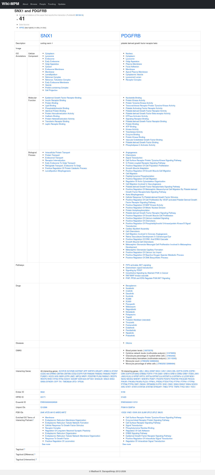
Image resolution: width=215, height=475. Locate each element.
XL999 (128, 298)
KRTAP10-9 (157, 376)
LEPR (66, 376)
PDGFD (167, 378)
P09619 (124, 407)
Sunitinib (129, 296)
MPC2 (78, 376)
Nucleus (129, 53)
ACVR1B (62, 371)
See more (46, 444)
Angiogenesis (131, 152)
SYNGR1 (50, 381)
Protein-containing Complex (56, 87)
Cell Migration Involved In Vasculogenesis (143, 184)
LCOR (186, 376)
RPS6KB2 (151, 384)
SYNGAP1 (157, 386)
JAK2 (123, 376)
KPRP (136, 376)
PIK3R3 (138, 381)
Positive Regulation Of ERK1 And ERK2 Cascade (147, 239)
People (42, 4)
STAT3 (135, 386)
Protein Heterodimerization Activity (60, 118)
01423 (123, 397)
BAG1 (158, 371)
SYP (56, 381)
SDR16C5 (82, 378)
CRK (123, 373)
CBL (174, 371)
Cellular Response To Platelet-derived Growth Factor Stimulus (152, 197)
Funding (52, 4)
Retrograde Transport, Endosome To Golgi (63, 165)
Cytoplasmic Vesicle (134, 74)
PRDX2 (159, 381)
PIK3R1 (124, 381)
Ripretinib (130, 332)
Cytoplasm (49, 53)
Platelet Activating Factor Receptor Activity (144, 108)
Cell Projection (51, 90)
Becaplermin (131, 285)
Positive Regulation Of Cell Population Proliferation (147, 165)
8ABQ (58, 412)
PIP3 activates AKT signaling (138, 265)
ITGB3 (191, 373)
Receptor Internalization (55, 160)
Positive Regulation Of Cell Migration (141, 178)
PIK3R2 (131, 381)
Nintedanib (130, 311)
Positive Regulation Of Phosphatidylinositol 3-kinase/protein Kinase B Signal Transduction (158, 224)
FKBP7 (114, 373)
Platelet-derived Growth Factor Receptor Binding (146, 121)
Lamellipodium (51, 74)
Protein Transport (52, 155)
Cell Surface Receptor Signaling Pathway (143, 422)
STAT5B (149, 386)
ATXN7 (115, 371)
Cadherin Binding (52, 116)
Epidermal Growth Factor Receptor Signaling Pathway (148, 435)
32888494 (154, 360)
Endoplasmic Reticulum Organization (60, 433)
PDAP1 (153, 378)
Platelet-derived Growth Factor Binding (142, 142)
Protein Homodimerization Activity (59, 113)
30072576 (148, 350)
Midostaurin (131, 306)
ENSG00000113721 (129, 402)
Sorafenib (130, 288)
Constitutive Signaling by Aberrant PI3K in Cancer (147, 272)
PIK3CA (191, 378)
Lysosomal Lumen (133, 77)
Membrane (49, 71)
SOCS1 (194, 384)
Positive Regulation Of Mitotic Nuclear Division (145, 207)
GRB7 (185, 373)
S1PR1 (159, 384)
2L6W (144, 412)
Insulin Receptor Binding (55, 100)
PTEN (165, 381)
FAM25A (90, 373)
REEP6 (44, 378)
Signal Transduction (134, 157)
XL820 (128, 301)
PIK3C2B (183, 378)
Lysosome (49, 56)
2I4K (42, 412)
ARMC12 (107, 371)
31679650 (171, 353)
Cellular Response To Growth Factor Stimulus (64, 425)
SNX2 (112, 378)
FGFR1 (150, 373)
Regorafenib (131, 309)
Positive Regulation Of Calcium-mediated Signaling (147, 218)
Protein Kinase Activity (135, 100)
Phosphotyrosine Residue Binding (140, 428)
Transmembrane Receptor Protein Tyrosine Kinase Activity (150, 105)
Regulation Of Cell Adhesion (138, 430)
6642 (43, 391)
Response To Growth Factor (57, 438)
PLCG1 (146, 381)
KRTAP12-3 (168, 376)
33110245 (172, 358)
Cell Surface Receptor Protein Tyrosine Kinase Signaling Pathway (153, 160)
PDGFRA (175, 378)
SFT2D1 (90, 378)
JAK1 (196, 373)
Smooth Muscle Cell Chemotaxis (140, 241)
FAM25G (106, 373)
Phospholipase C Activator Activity (140, 145)
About (25, 4)
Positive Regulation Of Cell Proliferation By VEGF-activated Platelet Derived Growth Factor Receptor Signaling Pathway (161, 201)
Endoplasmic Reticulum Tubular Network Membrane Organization (72, 435)
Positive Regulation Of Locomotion (60, 441)
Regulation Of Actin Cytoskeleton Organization (145, 181)
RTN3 (55, 378)
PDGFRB (131, 35)
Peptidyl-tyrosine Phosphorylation (140, 176)
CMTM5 (67, 373)
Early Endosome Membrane (57, 82)
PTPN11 (184, 381)
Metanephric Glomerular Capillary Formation (144, 249)
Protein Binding (51, 102)
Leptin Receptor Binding (55, 124)
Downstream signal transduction (139, 267)
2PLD (149, 412)
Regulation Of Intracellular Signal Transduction (145, 441)
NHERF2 (145, 378)
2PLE (154, 412)
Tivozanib (130, 322)
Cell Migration (131, 173)
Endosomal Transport (54, 157)
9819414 (79, 15)
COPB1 (192, 371)
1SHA (134, 412)
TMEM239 (67, 381)
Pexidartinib (131, 330)
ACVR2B (71, 371)
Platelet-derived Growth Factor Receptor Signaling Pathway (151, 212)
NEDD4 (130, 378)
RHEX (50, 378)
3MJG (160, 412)
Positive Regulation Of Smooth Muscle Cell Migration (148, 170)
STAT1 (128, 386)
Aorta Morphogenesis (135, 194)
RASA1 (143, 384)
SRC (123, 386)
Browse (33, 4)
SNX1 (47, 35)
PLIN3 (99, 376)
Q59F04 (131, 407)
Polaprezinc (131, 314)
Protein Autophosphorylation (138, 210)
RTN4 (61, 378)
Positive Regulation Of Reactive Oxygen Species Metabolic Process (155, 254)
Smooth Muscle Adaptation (137, 168)
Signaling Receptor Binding (137, 118)
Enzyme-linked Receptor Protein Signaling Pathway (147, 420)
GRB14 (173, 373)
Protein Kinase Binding (135, 137)
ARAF (152, 371)
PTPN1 (177, 381)
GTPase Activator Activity (137, 116)
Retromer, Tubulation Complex (58, 79)
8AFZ (63, 412)
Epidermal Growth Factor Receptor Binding (63, 97)
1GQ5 (123, 412)
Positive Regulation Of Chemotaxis (140, 220)
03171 (43, 397)
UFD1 (74, 381)
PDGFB (159, 378)
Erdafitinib (130, 327)
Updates (61, 4)
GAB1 (160, 373)
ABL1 (141, 371)
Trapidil (129, 317)
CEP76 (179, 371)
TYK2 (182, 386)
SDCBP (74, 378)
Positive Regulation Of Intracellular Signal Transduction (149, 438)
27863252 (171, 355)
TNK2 (165, 386)
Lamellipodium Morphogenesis (58, 170)
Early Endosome (52, 61)
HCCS (51, 376)
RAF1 (137, 384)
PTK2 (170, 381)
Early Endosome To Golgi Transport (60, 162)
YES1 (193, 386)
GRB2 (179, 373)
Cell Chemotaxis (133, 231)
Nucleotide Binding (134, 97)
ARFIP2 (91, 371)
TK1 (60, 381)
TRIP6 (176, 386)
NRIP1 (84, 376)
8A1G (52, 412)
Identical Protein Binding (55, 110)
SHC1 (165, 384)
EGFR (79, 373)
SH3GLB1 (99, 378)
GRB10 (167, 373)
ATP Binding (131, 126)
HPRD (21, 27)
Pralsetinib (130, 335)
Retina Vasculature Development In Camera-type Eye (148, 236)
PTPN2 (191, 381)
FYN (155, 373)
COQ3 (74, 373)
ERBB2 (143, 373)
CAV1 (163, 371)
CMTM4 (60, 373)
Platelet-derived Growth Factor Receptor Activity (146, 110)
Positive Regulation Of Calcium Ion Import (143, 252)
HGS (56, 376)
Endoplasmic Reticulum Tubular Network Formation (66, 422)
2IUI (139, 412)
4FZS (47, 412)
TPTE (170, 386)
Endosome (49, 58)
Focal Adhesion (132, 66)
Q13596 (44, 407)
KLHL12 (129, 376)
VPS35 (81, 381)
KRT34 (149, 376)
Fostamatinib (131, 325)
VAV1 (187, 386)
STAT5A (141, 386)
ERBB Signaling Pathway (136, 433)
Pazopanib (130, 304)
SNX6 (43, 381)
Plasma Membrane (134, 63)
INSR (61, 376)
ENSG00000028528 (49, 402)
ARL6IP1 (99, 371)
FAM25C (98, 373)
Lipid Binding (50, 105)
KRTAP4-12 (178, 376)
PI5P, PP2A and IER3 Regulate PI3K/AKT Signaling (148, 278)
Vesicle (48, 85)
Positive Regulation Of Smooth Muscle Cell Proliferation (149, 215)
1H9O (129, 412)
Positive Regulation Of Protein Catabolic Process (66, 168)
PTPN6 (124, 384)
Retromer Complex (53, 77)
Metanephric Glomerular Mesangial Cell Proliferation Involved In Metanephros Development (158, 245)
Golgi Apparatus (52, 63)
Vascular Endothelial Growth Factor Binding (144, 139)
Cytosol (48, 66)
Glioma (129, 343)
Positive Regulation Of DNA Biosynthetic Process (147, 257)
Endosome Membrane (54, 69)
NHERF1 (137, 378)
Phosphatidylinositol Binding (57, 108)
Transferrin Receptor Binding (57, 121)
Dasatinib (130, 293)
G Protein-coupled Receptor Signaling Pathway (145, 162)
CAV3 (169, 371)
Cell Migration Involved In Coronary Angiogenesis (146, 233)
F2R (85, 373)
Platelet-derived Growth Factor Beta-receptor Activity (148, 113)
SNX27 (182, 384)
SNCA (106, 378)
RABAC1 (106, 376)
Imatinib (129, 290)
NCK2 (123, 378)
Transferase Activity (134, 131)
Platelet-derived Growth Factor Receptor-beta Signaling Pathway (153, 186)
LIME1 (72, 376)
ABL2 (147, 371)
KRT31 (142, 376)
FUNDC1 (44, 376)
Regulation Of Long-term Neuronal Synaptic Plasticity (67, 430)
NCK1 (192, 376)
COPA (185, 371)
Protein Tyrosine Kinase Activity (139, 102)
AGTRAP (79, 371)
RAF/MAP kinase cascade (137, 275)
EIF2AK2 (135, 373)
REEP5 (113, 376)
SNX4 (188, 384)
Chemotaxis (131, 155)
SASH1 (67, 378)
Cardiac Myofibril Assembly (137, 228)
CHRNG (52, 373)
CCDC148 (45, 373)
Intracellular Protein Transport (57, 152)
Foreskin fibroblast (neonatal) (138, 319)
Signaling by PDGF (134, 270)
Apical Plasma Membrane (137, 71)
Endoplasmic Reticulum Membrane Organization (65, 420)
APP (85, 371)
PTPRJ (131, 384)
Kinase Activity (132, 129)
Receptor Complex (133, 79)
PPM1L (152, 381)
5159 (123, 391)
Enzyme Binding (133, 134)
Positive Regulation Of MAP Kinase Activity (144, 205)
